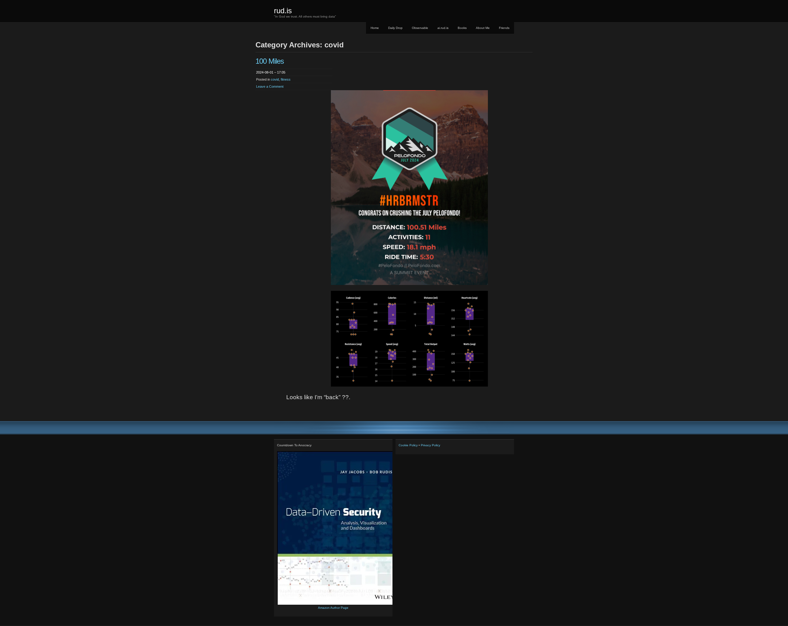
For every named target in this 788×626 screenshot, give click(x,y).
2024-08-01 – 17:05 (270, 72)
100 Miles (269, 61)
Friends (504, 28)
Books (462, 28)
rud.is (283, 10)
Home (375, 28)
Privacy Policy (430, 445)
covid (275, 79)
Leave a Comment (269, 86)
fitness (286, 79)
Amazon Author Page (333, 607)
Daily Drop (395, 28)
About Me (483, 28)
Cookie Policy (408, 445)
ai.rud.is (442, 28)
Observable (420, 28)
